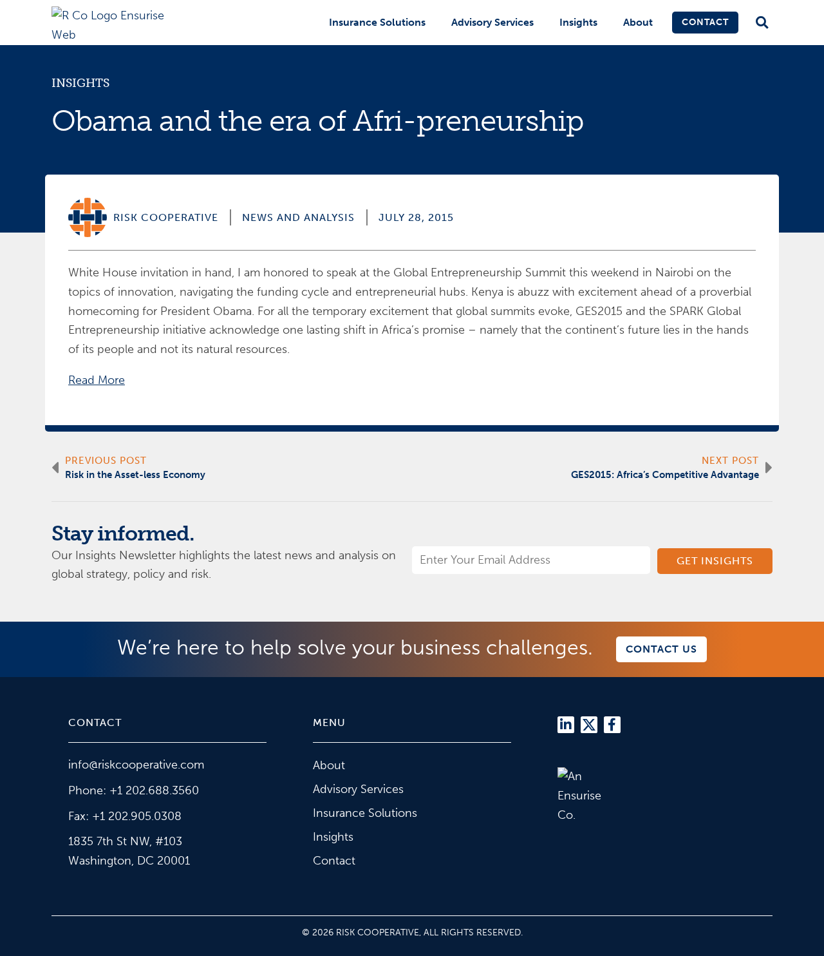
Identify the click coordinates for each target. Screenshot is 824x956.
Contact (705, 22)
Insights (578, 22)
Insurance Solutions (377, 22)
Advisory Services (492, 22)
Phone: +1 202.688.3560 (133, 790)
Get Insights (715, 561)
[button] (761, 22)
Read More (96, 380)
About (638, 22)
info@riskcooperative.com (136, 765)
